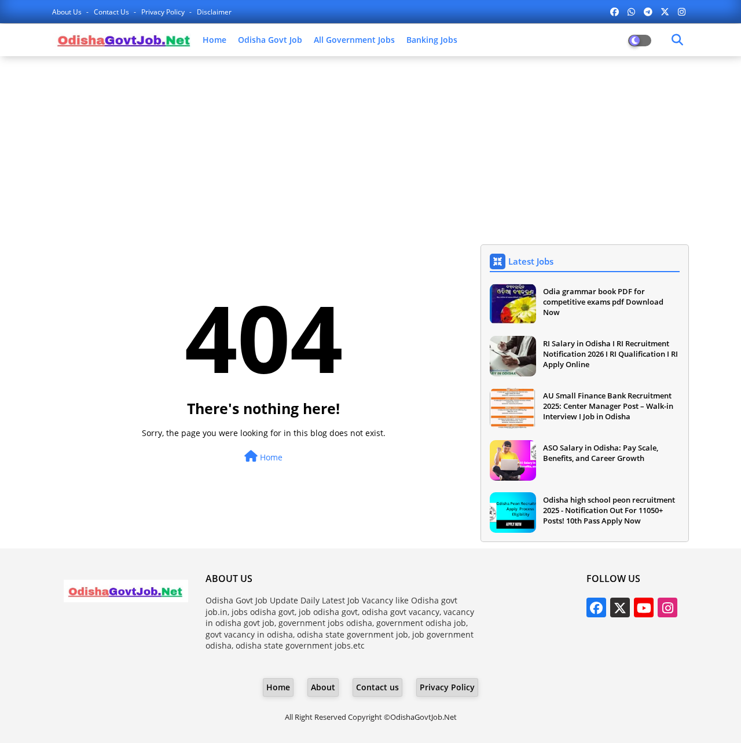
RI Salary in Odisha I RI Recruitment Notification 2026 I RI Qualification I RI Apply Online (610, 353)
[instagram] (681, 11)
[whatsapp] (631, 11)
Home (214, 39)
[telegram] (648, 11)
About (323, 687)
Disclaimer (214, 12)
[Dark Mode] (677, 40)
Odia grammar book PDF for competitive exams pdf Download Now (603, 301)
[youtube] (644, 607)
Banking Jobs (431, 39)
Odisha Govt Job (270, 39)
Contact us (112, 12)
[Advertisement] (370, 149)
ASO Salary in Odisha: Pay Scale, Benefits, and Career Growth (600, 452)
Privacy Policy (163, 12)
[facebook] (614, 11)
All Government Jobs (354, 39)
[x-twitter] (665, 11)
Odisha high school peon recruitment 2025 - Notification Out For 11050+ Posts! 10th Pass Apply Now (609, 510)
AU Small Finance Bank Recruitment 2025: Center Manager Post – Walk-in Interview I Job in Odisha (608, 406)
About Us (67, 12)
